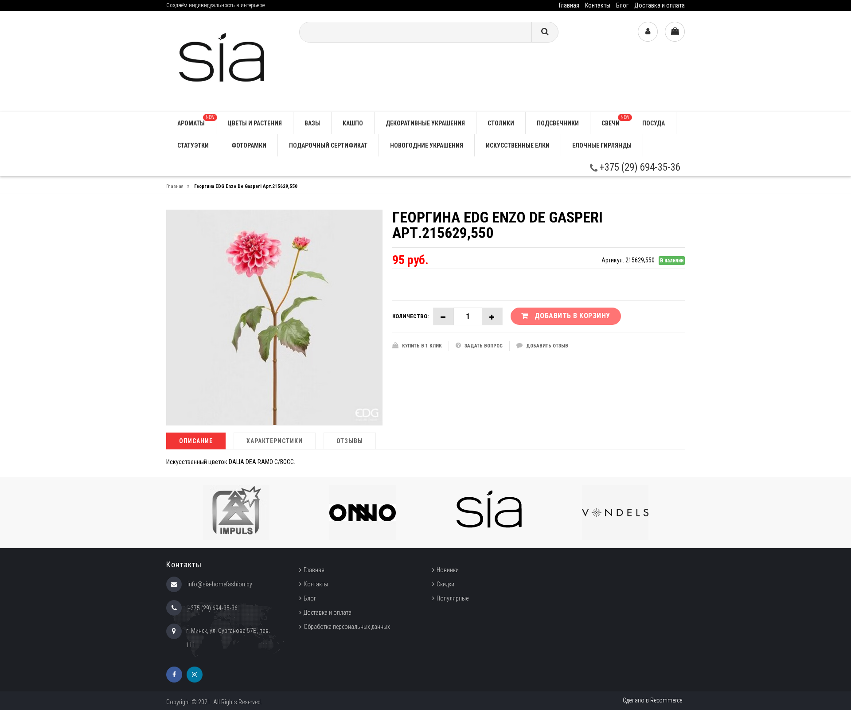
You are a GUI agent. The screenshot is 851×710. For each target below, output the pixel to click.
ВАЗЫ (312, 123)
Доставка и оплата (659, 5)
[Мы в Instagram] (195, 675)
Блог (622, 5)
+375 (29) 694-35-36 (638, 167)
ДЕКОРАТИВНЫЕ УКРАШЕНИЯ (425, 123)
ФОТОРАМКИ (248, 145)
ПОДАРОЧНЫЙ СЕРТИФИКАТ (328, 145)
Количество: (410, 316)
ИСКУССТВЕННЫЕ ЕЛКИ (518, 145)
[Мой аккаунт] (648, 32)
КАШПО (353, 123)
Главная (569, 5)
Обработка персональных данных (347, 626)
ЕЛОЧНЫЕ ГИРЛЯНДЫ (602, 145)
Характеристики (274, 441)
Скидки (445, 584)
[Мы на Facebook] (174, 675)
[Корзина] (675, 32)
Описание (196, 441)
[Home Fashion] (226, 61)
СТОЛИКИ (501, 123)
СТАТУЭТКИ (193, 145)
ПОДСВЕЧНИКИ (558, 123)
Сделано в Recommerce (652, 700)
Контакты (597, 5)
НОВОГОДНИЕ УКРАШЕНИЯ (426, 145)
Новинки (448, 569)
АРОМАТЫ (196, 121)
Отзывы (349, 441)
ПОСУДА (653, 123)
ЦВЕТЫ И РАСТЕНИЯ (254, 123)
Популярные (452, 598)
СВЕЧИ (615, 121)
